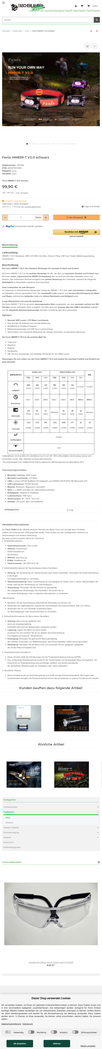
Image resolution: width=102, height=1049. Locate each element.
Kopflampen (8, 812)
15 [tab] (64, 144)
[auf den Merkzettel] (94, 46)
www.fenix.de (21, 557)
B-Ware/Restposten (12, 847)
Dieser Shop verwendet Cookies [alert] (51, 998)
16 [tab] (67, 144)
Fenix (14, 170)
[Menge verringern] (5, 217)
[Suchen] (97, 20)
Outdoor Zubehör (11, 827)
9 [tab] (48, 144)
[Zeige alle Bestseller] (99, 862)
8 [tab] (45, 144)
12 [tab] (56, 144)
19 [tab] (75, 144)
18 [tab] (72, 144)
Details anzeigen (88, 1046)
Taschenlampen (10, 807)
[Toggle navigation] (3, 1)
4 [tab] (35, 144)
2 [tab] (30, 144)
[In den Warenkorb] (4, 38)
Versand (24, 192)
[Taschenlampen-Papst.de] (26, 6)
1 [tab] (27, 144)
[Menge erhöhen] (46, 217)
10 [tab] (51, 144)
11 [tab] (53, 144)
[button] (76, 6)
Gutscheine (8, 842)
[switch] (8, 1032)
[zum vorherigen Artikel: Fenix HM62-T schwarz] (91, 31)
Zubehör (7, 837)
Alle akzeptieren (20, 1043)
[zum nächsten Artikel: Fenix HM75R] (97, 31)
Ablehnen (57, 1043)
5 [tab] (38, 144)
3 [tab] (32, 144)
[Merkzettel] (82, 6)
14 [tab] (61, 144)
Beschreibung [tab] (10, 245)
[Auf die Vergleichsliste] (87, 46)
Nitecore (9, 822)
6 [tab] (40, 144)
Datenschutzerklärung (11, 1024)
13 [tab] (59, 144)
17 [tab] (69, 144)
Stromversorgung (11, 832)
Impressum (28, 1024)
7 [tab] (43, 144)
